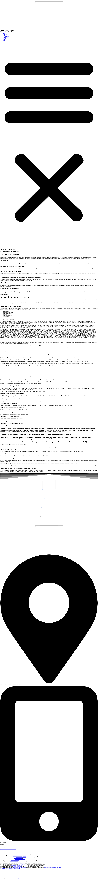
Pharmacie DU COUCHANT (20, 859)
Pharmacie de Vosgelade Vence (16, 865)
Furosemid (5, 38)
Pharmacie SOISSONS (15, 860)
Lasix (4, 40)
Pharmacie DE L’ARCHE (20, 863)
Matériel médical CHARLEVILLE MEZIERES (52, 867)
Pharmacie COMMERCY (16, 862)
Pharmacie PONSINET (7, 30)
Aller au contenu (3, 0)
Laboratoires (5, 34)
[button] (49, 140)
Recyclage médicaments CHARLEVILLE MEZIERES (10, 868)
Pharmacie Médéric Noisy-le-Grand (19, 856)
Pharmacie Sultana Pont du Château (19, 867)
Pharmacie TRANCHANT (21, 857)
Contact (4, 41)
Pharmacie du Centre (17, 866)
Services (4, 35)
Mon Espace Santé (6, 36)
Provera (4, 39)
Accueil (4, 33)
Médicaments (5, 37)
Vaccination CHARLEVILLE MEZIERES (8, 849)
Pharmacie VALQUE (18, 858)
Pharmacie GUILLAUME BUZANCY (19, 855)
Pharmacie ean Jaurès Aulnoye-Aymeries (16, 854)
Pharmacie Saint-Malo (14, 861)
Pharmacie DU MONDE (22, 864)
